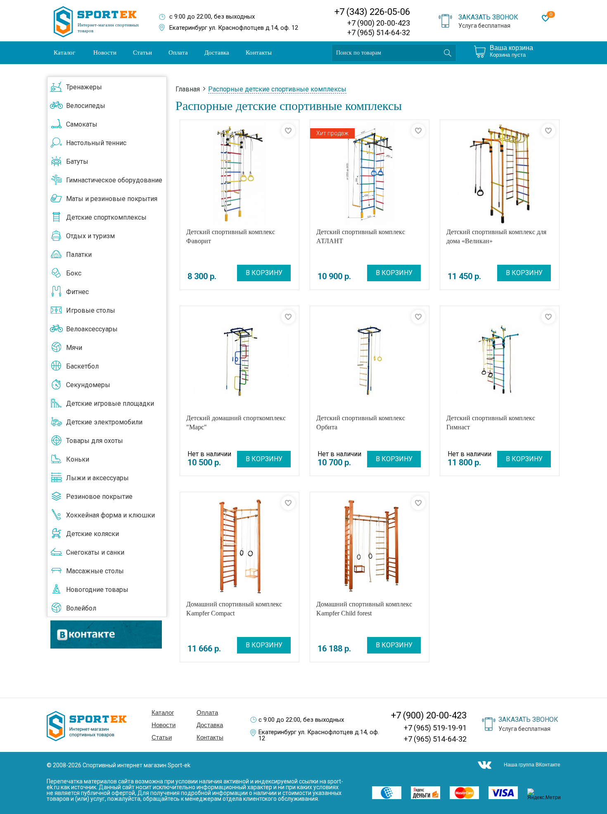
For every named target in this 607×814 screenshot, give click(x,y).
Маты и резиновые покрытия (111, 199)
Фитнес (77, 292)
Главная (187, 89)
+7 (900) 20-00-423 (378, 23)
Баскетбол (82, 366)
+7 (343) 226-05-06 (372, 12)
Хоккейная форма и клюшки (110, 515)
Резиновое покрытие (99, 496)
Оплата (178, 52)
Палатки (79, 255)
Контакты (259, 52)
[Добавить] (288, 131)
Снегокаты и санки (95, 552)
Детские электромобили (104, 422)
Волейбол (81, 608)
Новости (104, 52)
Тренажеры (84, 87)
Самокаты (81, 124)
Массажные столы (95, 571)
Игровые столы (90, 310)
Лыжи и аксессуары (97, 478)
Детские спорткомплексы (106, 217)
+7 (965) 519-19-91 (435, 727)
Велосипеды (85, 106)
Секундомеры (88, 385)
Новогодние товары (97, 590)
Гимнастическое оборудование (114, 180)
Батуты (77, 161)
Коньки (77, 459)
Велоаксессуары (92, 329)
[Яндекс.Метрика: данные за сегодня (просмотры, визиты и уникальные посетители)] (546, 794)
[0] (545, 18)
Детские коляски (92, 534)
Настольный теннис (96, 143)
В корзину (264, 273)
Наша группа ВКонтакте (532, 764)
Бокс (73, 273)
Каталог (64, 52)
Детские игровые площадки (110, 403)
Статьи (142, 52)
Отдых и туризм (90, 236)
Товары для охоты (94, 441)
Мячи (74, 348)
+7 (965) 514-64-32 (378, 32)
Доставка (216, 52)
